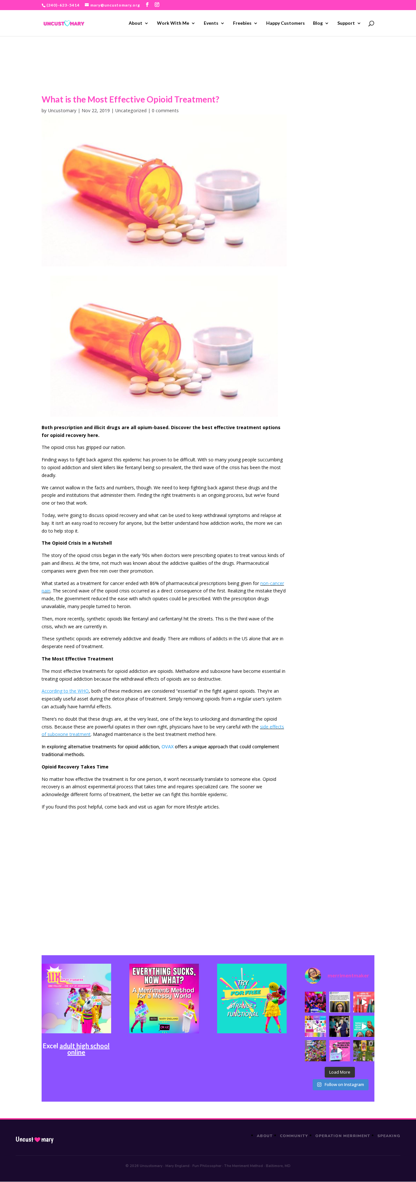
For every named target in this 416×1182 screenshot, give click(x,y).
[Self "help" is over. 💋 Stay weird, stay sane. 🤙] (363, 1026)
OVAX (168, 746)
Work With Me (173, 23)
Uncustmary (34, 1139)
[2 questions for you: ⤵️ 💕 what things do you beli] (315, 1002)
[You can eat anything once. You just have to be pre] (339, 1050)
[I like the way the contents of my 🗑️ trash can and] (315, 1050)
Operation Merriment (342, 1135)
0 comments (165, 110)
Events (211, 23)
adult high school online (84, 1049)
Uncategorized (131, 110)
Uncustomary (62, 110)
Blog (318, 23)
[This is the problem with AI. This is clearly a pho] (339, 1002)
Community (294, 1135)
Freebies (242, 23)
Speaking (388, 1135)
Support (346, 23)
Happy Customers (285, 23)
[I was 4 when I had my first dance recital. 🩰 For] (339, 1026)
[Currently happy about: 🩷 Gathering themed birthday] (363, 1050)
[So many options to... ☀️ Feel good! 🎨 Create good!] (315, 1026)
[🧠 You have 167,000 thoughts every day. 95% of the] (363, 1002)
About (135, 23)
